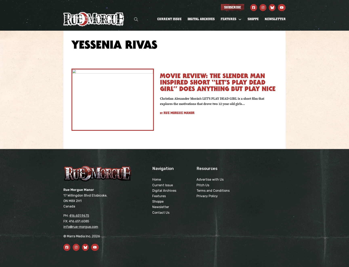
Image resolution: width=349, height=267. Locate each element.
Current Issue (169, 19)
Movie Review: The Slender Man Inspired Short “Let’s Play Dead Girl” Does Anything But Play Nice (217, 82)
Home (156, 179)
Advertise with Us (210, 179)
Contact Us (160, 213)
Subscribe (232, 7)
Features (159, 196)
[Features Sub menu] (240, 19)
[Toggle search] (136, 19)
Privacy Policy (207, 196)
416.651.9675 (79, 216)
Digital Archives (201, 19)
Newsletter (275, 19)
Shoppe (253, 19)
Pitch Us (203, 185)
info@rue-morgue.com (80, 227)
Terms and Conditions (213, 191)
